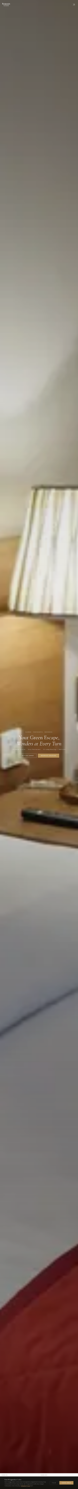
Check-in (4, 1475)
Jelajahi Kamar (28, 755)
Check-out (44, 1475)
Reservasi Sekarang (48, 755)
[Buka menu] (74, 4)
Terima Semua (66, 1482)
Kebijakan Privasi (25, 1486)
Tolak (54, 1482)
